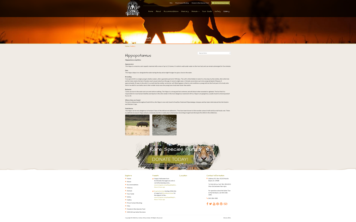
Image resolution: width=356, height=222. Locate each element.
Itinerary (185, 11)
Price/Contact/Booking (182, 3)
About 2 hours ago (159, 187)
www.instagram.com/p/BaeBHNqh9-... (165, 197)
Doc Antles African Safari (143, 218)
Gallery (227, 11)
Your (130, 194)
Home (150, 11)
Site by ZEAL (227, 218)
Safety (218, 11)
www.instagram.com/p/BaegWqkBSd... (165, 185)
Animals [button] (194, 11)
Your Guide (207, 11)
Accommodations (171, 11)
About (158, 11)
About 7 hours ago (159, 199)
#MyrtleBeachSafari (167, 193)
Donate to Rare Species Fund (200, 3)
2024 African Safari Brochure (136, 212)
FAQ (171, 3)
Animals (129, 191)
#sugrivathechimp (159, 191)
